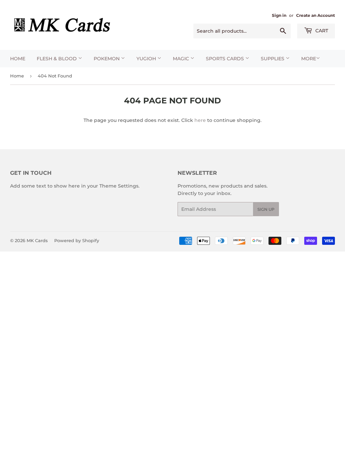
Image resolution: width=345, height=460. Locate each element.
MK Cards (37, 240)
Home (17, 59)
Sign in (279, 15)
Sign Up (266, 209)
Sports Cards (225, 59)
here (200, 120)
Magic (181, 59)
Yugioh (146, 59)
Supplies (273, 59)
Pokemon (107, 59)
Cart (321, 31)
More (308, 59)
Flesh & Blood (57, 59)
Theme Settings (118, 186)
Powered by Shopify (76, 240)
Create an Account (315, 15)
